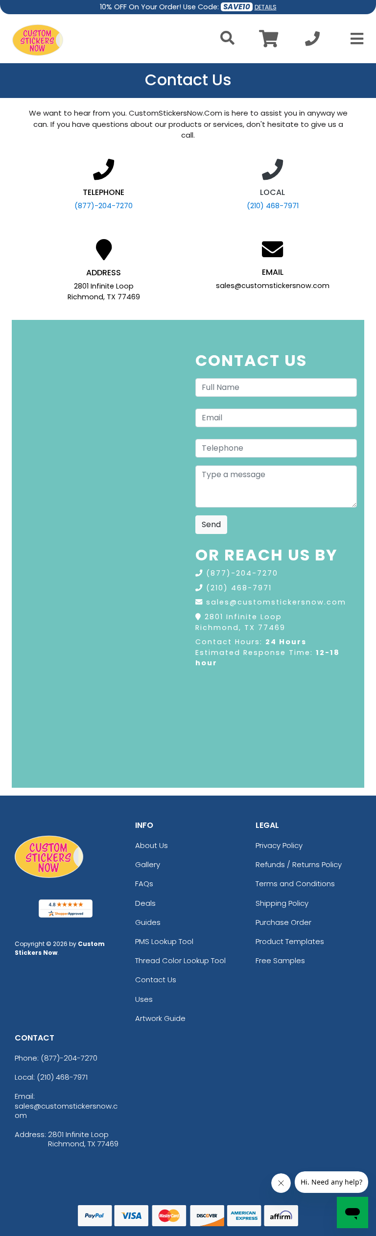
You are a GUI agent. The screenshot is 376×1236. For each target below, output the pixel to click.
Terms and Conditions (295, 883)
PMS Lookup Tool (164, 941)
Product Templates (290, 941)
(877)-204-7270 (103, 206)
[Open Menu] (354, 39)
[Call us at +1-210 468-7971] (312, 41)
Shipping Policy (282, 903)
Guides (148, 922)
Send (211, 524)
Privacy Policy (279, 845)
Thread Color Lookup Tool (180, 960)
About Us (151, 845)
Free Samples (280, 960)
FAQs (144, 883)
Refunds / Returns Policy (299, 864)
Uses (144, 999)
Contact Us (155, 979)
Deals (145, 903)
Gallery (147, 864)
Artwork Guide (160, 1018)
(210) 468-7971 (273, 206)
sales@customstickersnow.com (276, 602)
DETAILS (266, 7)
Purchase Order (283, 922)
